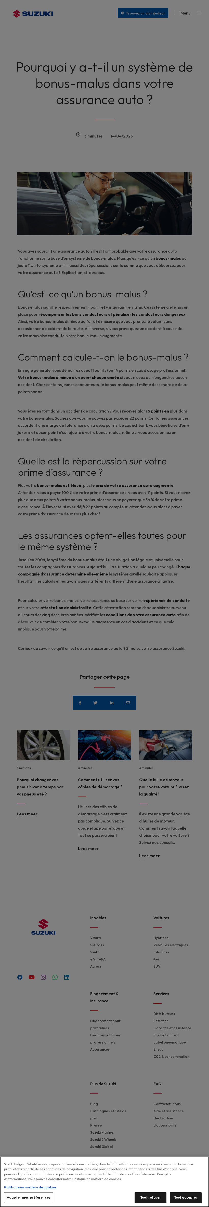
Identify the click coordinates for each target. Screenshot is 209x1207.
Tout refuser (150, 1197)
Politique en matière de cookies (30, 1187)
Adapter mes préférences (28, 1197)
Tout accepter (186, 1197)
